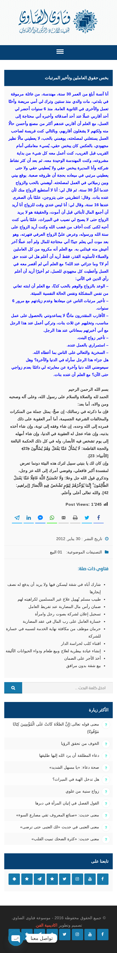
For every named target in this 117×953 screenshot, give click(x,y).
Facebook (102, 879)
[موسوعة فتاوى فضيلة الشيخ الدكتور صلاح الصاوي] (58, 21)
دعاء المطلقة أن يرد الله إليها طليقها (69, 755)
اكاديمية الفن (46, 925)
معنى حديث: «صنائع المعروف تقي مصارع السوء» (57, 815)
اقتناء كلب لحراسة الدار (81, 643)
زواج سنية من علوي (82, 791)
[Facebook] (102, 934)
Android (14, 879)
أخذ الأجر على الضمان (82, 658)
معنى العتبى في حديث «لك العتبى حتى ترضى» (59, 827)
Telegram (39, 879)
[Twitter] (64, 934)
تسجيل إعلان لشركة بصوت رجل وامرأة (68, 614)
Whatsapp (27, 879)
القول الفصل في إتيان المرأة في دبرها (67, 803)
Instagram (77, 879)
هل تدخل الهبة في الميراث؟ (76, 779)
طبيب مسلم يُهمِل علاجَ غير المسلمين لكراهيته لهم (59, 599)
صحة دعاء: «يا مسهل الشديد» (74, 767)
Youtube (90, 879)
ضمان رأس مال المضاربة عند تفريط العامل (64, 606)
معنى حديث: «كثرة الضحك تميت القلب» (65, 839)
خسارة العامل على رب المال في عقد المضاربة (62, 621)
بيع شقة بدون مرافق (83, 665)
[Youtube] (90, 934)
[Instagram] (77, 934)
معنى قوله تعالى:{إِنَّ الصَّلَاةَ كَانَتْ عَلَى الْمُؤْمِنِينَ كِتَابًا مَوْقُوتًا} (56, 728)
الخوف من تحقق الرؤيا (80, 743)
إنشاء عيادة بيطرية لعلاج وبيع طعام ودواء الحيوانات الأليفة (53, 651)
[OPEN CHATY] (16, 938)
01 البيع (56, 552)
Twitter (64, 879)
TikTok (52, 879)
